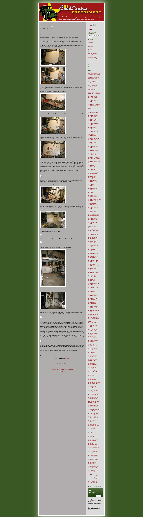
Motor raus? (91, 341)
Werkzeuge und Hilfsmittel (92, 53)
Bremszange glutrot (93, 295)
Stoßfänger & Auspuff (93, 478)
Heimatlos (91, 353)
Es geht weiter (92, 226)
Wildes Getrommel (93, 245)
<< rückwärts (55, 30)
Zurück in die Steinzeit (93, 439)
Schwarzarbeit (92, 233)
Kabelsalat (91, 363)
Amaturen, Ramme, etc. (93, 471)
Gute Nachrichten (93, 204)
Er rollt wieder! (92, 135)
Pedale (90, 443)
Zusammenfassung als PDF (93, 58)
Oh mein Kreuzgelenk (93, 222)
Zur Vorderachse (92, 333)
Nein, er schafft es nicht (94, 493)
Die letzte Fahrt (92, 462)
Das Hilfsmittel (92, 420)
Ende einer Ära (92, 197)
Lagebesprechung (92, 390)
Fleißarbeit (91, 428)
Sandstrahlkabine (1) (93, 397)
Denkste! (91, 291)
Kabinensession (92, 391)
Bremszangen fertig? (93, 265)
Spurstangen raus (92, 372)
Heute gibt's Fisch (93, 123)
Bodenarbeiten (92, 96)
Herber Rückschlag (93, 458)
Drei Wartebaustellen (93, 157)
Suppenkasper (92, 229)
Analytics (91, 349)
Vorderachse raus (93, 338)
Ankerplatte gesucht (93, 138)
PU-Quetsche (92, 127)
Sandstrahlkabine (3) (93, 394)
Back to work (92, 296)
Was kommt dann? (93, 237)
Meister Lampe (92, 119)
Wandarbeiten (92, 85)
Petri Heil (91, 279)
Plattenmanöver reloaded (94, 94)
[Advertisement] (62, 24)
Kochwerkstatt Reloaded (94, 104)
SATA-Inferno (92, 185)
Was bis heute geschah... (94, 433)
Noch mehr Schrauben (94, 158)
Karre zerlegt (92, 322)
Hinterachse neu (92, 218)
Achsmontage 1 (92, 275)
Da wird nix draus (93, 258)
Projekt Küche (92, 300)
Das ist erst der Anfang (94, 161)
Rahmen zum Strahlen (93, 191)
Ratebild (91, 165)
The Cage (91, 189)
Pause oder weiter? (91, 107)
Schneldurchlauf (94, 93)
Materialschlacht (92, 380)
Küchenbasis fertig (93, 100)
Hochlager (91, 169)
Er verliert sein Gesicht (93, 459)
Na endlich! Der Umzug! (94, 71)
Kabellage (91, 82)
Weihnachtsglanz (93, 168)
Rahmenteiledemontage (93, 406)
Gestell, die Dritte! (92, 416)
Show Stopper (92, 241)
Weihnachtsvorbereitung (94, 150)
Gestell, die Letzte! (93, 413)
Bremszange (92, 311)
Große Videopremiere (93, 286)
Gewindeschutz (92, 206)
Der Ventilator (92, 452)
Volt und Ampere (92, 455)
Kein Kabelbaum (92, 271)
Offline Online (92, 276)
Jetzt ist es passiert (93, 210)
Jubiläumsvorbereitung (93, 405)
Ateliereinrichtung (93, 172)
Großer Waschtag (92, 383)
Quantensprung (92, 345)
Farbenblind (91, 375)
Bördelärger (92, 195)
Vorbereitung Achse (93, 314)
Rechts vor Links (93, 128)
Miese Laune (92, 437)
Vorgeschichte (90, 42)
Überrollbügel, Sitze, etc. (93, 477)
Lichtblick (91, 177)
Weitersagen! (90, 46)
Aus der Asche (92, 97)
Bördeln (91, 284)
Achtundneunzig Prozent (94, 382)
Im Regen (91, 208)
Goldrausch (92, 154)
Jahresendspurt (92, 292)
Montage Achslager (93, 253)
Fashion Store (90, 49)
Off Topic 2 (91, 299)
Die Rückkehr (92, 153)
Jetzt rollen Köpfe (93, 230)
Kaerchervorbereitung (93, 401)
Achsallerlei (91, 238)
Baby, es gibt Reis (93, 200)
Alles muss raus (92, 355)
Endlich (91, 223)
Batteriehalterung (92, 115)
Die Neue (91, 147)
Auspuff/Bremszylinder (93, 441)
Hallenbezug (91, 344)
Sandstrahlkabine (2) (93, 395)
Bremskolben (92, 303)
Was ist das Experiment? (92, 41)
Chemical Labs (92, 246)
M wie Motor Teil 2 (93, 174)
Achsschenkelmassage (94, 231)
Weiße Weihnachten (93, 77)
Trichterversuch (92, 386)
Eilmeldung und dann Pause (93, 227)
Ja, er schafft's (92, 492)
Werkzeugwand (92, 143)
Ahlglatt (91, 184)
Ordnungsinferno (92, 155)
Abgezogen (91, 257)
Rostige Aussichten (93, 131)
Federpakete (92, 337)
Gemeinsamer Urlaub (93, 429)
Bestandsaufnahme (93, 151)
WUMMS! (91, 90)
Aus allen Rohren (93, 112)
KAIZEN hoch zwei (93, 256)
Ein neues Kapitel (92, 444)
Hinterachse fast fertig (93, 239)
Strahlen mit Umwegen (93, 376)
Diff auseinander (92, 313)
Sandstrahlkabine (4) (93, 393)
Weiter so (91, 264)
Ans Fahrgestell (92, 142)
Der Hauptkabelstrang (93, 447)
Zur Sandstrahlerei (93, 317)
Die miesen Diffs (92, 261)
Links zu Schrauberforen (92, 56)
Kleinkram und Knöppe (93, 425)
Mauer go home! (93, 86)
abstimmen (98, 495)
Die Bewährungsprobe (93, 410)
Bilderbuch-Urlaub (93, 272)
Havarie (91, 192)
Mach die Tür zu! (93, 81)
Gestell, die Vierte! (92, 414)
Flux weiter (91, 117)
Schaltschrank (92, 78)
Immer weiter (92, 132)
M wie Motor (92, 176)
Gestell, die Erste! (92, 418)
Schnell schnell (92, 307)
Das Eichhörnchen (93, 234)
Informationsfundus (91, 54)
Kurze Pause (92, 250)
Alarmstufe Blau (92, 398)
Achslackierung (92, 252)
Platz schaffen (92, 424)
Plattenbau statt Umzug (94, 73)
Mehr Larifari (91, 431)
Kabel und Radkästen (93, 456)
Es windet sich (92, 225)
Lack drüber (92, 290)
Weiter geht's (92, 249)
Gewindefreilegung (93, 207)
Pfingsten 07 (92, 330)
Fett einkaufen (92, 235)
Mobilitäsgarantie (92, 359)
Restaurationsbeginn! (93, 318)
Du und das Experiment (92, 45)
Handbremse (92, 440)
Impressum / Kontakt (91, 60)
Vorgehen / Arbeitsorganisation (93, 43)
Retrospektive (92, 193)
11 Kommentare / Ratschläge (62, 363)
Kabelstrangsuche (92, 364)
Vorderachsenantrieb (93, 310)
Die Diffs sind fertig (93, 260)
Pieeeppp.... (90, 108)
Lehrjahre (91, 130)
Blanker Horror (92, 120)
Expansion (91, 464)
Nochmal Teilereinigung (93, 466)
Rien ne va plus (92, 356)
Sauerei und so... (92, 329)
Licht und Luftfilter (92, 460)
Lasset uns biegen (93, 219)
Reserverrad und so (93, 479)
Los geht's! (91, 315)
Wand (91, 88)
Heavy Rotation (92, 348)
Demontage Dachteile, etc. (94, 475)
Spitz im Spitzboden (93, 105)
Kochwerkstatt (92, 298)
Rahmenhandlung (93, 188)
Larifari (90, 432)
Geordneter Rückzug (93, 357)
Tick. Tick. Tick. (92, 145)
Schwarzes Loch (93, 269)
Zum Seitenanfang (54, 369)
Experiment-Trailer (91, 47)
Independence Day (93, 124)
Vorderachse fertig (93, 212)
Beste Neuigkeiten (92, 351)
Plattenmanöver (92, 101)
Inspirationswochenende (94, 409)
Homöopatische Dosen (92, 109)
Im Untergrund (92, 352)
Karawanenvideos (93, 146)
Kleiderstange (92, 116)
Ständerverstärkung (93, 283)
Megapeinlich (92, 180)
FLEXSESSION (92, 421)
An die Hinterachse (93, 332)
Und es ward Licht (92, 454)
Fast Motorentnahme (93, 368)
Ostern (90, 412)
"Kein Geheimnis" (93, 336)
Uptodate (93, 92)
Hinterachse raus (93, 340)
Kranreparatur (92, 302)
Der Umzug (91, 463)
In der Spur (91, 254)
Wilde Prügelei (92, 268)
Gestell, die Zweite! (93, 417)
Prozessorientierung (93, 374)
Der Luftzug (91, 436)
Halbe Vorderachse (93, 139)
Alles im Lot (92, 89)
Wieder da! (91, 166)
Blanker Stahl (92, 187)
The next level (92, 111)
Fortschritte (92, 326)
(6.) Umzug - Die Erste (94, 74)
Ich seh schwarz (92, 277)
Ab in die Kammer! (93, 288)
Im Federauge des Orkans (94, 199)
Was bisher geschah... (93, 378)
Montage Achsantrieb (93, 287)
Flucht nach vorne (92, 367)
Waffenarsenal (92, 325)
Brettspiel (91, 170)
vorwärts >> (69, 30)
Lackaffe (91, 216)
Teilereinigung (91, 470)
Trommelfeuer (92, 242)
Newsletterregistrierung (92, 57)
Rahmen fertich (92, 181)
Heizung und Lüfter (93, 451)
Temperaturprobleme (93, 435)
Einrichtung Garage (92, 482)
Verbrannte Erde (92, 113)
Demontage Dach (92, 481)
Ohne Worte (92, 211)
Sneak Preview (92, 173)
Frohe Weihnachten (91, 149)
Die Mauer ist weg (93, 84)
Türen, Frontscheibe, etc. (94, 473)
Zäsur (91, 334)
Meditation (91, 280)
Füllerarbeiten (92, 309)
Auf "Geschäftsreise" (93, 214)
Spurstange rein (92, 196)
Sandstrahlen (92, 379)
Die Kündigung (92, 370)
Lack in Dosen (92, 273)
